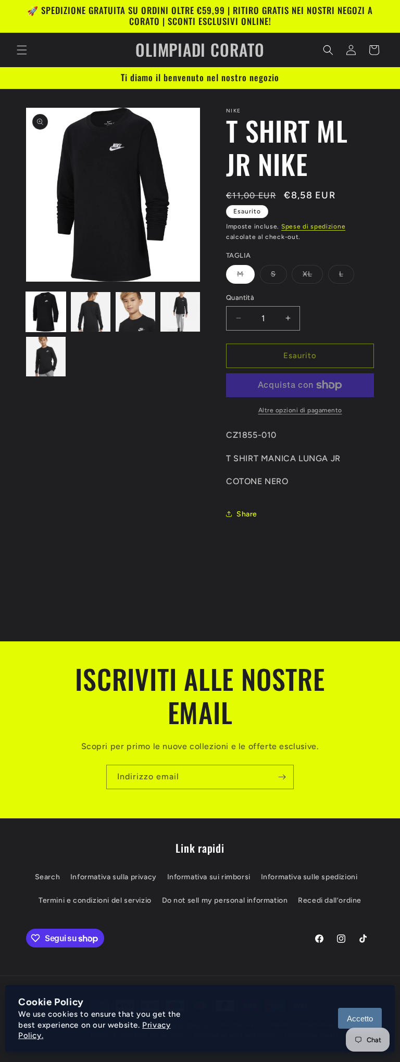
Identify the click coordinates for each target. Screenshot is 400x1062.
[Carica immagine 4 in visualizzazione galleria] (180, 312)
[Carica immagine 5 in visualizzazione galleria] (46, 356)
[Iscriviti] (281, 777)
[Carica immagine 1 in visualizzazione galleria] (46, 312)
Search (47, 877)
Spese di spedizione (313, 226)
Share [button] (246, 514)
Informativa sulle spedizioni (309, 877)
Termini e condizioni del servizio (95, 900)
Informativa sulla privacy (113, 877)
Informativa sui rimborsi (209, 877)
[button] (21, 50)
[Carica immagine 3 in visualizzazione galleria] (135, 312)
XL (313, 276)
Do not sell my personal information (225, 900)
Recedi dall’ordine (329, 900)
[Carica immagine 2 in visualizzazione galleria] (90, 312)
